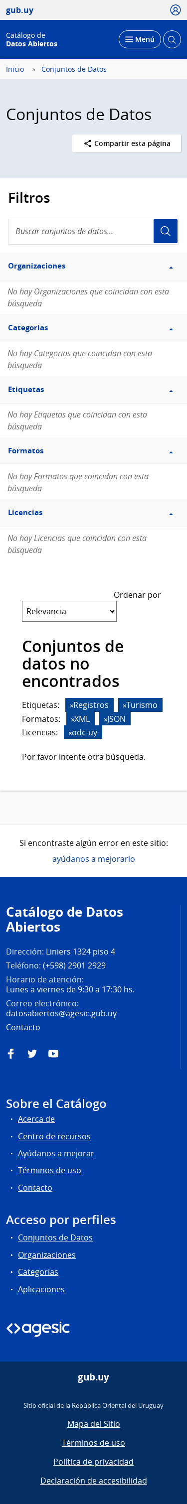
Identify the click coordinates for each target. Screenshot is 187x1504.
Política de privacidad (93, 1461)
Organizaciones (47, 1254)
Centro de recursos (54, 1136)
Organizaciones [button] (36, 266)
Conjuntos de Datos (74, 69)
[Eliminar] (71, 705)
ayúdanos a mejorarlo (93, 858)
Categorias (38, 1271)
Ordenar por (137, 594)
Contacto (35, 1187)
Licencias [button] (25, 512)
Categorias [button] (28, 327)
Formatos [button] (25, 450)
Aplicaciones (41, 1289)
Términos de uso (49, 1170)
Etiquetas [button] (26, 389)
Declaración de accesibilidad (93, 1480)
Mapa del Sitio (93, 1423)
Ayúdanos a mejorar (56, 1153)
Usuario (166, 231)
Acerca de (36, 1118)
